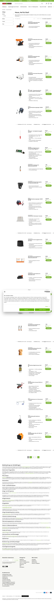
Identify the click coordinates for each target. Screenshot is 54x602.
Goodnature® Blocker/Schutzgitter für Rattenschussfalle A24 (35, 182)
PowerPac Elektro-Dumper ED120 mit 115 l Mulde (35, 383)
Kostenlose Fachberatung (7, 575)
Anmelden (16, 560)
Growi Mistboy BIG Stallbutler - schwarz (34, 417)
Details (46, 306)
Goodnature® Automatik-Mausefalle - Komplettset (35, 74)
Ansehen (48, 26)
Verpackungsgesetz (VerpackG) (8, 582)
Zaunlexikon (22, 567)
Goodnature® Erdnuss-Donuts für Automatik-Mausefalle (34, 349)
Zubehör (47, 527)
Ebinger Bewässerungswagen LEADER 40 (35, 108)
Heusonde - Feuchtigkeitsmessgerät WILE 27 (35, 132)
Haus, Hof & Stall (23, 563)
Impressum (4, 596)
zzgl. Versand (49, 165)
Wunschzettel (34, 562)
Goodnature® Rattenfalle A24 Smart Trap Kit (35, 40)
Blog (51, 0)
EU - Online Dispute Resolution (8, 584)
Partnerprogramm (5, 586)
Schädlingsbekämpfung (26, 466)
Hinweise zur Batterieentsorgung (8, 583)
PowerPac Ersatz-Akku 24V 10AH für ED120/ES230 (35, 434)
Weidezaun (22, 559)
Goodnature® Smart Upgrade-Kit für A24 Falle (35, 240)
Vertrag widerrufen (25, 596)
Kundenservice (47, 0)
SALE (20, 565)
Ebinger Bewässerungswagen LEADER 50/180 (35, 199)
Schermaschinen (23, 560)
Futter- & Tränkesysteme (24, 562)
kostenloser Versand (50, 131)
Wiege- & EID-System (12, 492)
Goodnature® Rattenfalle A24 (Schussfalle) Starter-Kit (34, 23)
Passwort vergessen (36, 563)
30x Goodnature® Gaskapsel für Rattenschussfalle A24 (34, 257)
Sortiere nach (39, 18)
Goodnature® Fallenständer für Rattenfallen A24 (34, 274)
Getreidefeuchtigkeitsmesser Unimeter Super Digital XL (33, 149)
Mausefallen (4, 477)
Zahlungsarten (5, 578)
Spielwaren (22, 564)
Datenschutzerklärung (8, 563)
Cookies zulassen (42, 309)
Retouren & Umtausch (6, 580)
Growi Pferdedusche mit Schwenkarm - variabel (35, 400)
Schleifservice (5, 577)
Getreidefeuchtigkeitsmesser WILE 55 (34, 366)
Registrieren (34, 560)
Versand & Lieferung (6, 579)
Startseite (3, 9)
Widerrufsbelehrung (18, 596)
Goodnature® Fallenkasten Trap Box (35, 216)
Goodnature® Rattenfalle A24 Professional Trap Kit (34, 57)
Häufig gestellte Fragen (6, 574)
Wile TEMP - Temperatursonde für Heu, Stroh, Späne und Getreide (34, 91)
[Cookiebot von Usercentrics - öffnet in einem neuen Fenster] (45, 292)
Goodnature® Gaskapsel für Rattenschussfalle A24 (33, 165)
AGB (13, 596)
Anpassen (26, 309)
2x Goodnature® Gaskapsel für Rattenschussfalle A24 (34, 325)
